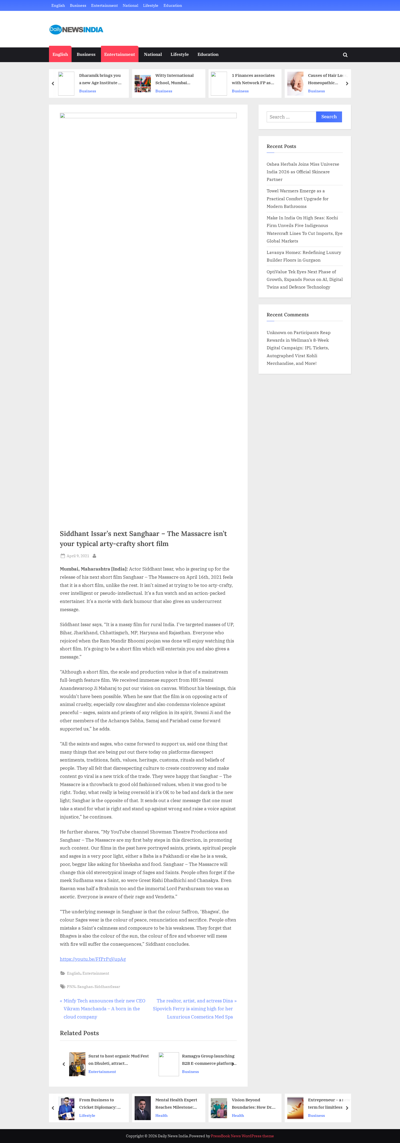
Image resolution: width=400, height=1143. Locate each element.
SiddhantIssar (107, 986)
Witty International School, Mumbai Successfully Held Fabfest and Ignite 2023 (174, 79)
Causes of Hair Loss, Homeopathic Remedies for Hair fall (329, 79)
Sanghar (85, 986)
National (130, 5)
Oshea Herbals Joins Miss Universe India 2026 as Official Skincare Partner (303, 171)
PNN (71, 986)
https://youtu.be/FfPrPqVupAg (93, 959)
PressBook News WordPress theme (242, 1135)
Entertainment (104, 5)
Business (78, 5)
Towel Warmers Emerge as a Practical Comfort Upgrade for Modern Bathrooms (297, 198)
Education (173, 5)
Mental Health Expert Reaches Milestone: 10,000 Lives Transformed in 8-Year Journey (176, 1104)
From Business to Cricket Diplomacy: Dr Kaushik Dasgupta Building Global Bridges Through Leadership (100, 1104)
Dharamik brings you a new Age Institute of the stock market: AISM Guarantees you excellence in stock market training (100, 79)
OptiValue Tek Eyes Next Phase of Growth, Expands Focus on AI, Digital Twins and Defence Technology (305, 279)
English (58, 5)
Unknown (276, 332)
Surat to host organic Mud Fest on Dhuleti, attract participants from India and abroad (118, 1060)
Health (161, 1115)
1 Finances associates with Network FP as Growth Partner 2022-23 (253, 79)
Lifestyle (150, 5)
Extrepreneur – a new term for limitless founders (329, 1104)
